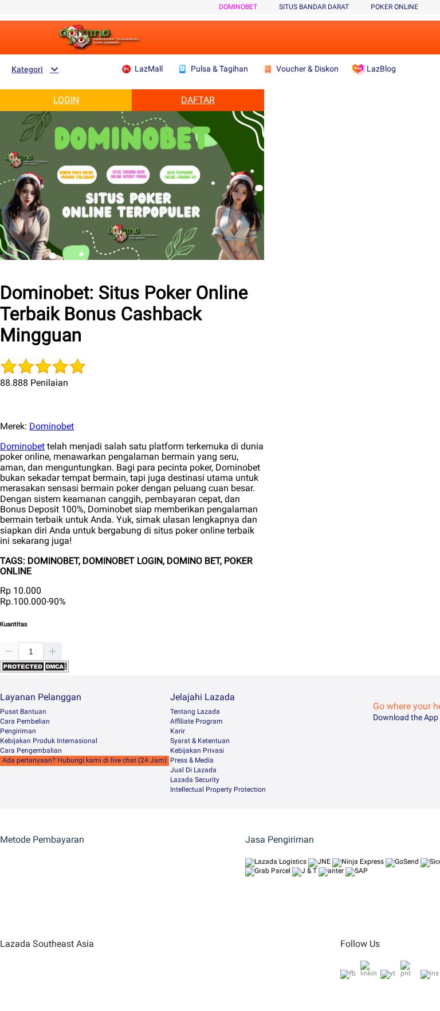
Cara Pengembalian (31, 751)
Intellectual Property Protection (218, 789)
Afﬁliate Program (196, 721)
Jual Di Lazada (193, 770)
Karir (177, 731)
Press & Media (192, 760)
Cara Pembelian (25, 721)
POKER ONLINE (394, 7)
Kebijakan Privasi (197, 751)
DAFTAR (198, 99)
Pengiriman (18, 731)
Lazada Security (194, 780)
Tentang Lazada (195, 712)
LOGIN (66, 99)
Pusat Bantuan (23, 712)
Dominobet (238, 7)
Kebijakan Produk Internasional (48, 741)
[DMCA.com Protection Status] (34, 669)
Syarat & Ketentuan (200, 741)
